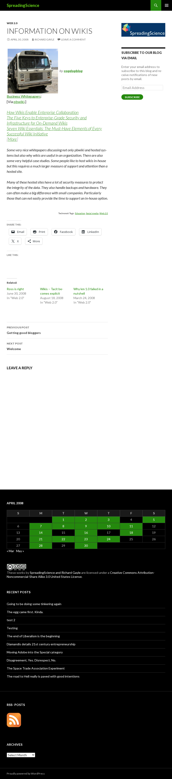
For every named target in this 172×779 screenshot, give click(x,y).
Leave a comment (73, 39)
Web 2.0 (12, 23)
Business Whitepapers (24, 96)
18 (131, 532)
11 (131, 526)
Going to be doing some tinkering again (34, 604)
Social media (92, 213)
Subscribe (132, 97)
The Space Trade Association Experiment (36, 668)
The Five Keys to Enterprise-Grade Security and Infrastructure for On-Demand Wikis (47, 120)
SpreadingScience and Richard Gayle (55, 572)
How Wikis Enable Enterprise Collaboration (43, 112)
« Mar (10, 551)
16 (86, 532)
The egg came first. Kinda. (25, 612)
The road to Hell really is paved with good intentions (43, 676)
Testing (12, 628)
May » (20, 551)
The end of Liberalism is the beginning (33, 636)
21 (41, 539)
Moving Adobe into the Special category (35, 652)
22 (63, 539)
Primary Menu (166, 5)
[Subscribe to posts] (14, 720)
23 (86, 539)
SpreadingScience (23, 5)
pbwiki (19, 101)
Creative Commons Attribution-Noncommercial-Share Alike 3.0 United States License (81, 574)
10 (108, 526)
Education (80, 213)
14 (41, 532)
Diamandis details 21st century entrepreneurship (41, 644)
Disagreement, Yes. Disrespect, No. (31, 660)
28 (41, 545)
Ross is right (15, 289)
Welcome (15, 346)
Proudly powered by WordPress (26, 773)
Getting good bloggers (24, 330)
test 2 (11, 620)
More (12, 139)
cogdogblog (73, 71)
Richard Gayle (44, 39)
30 (86, 545)
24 (108, 539)
